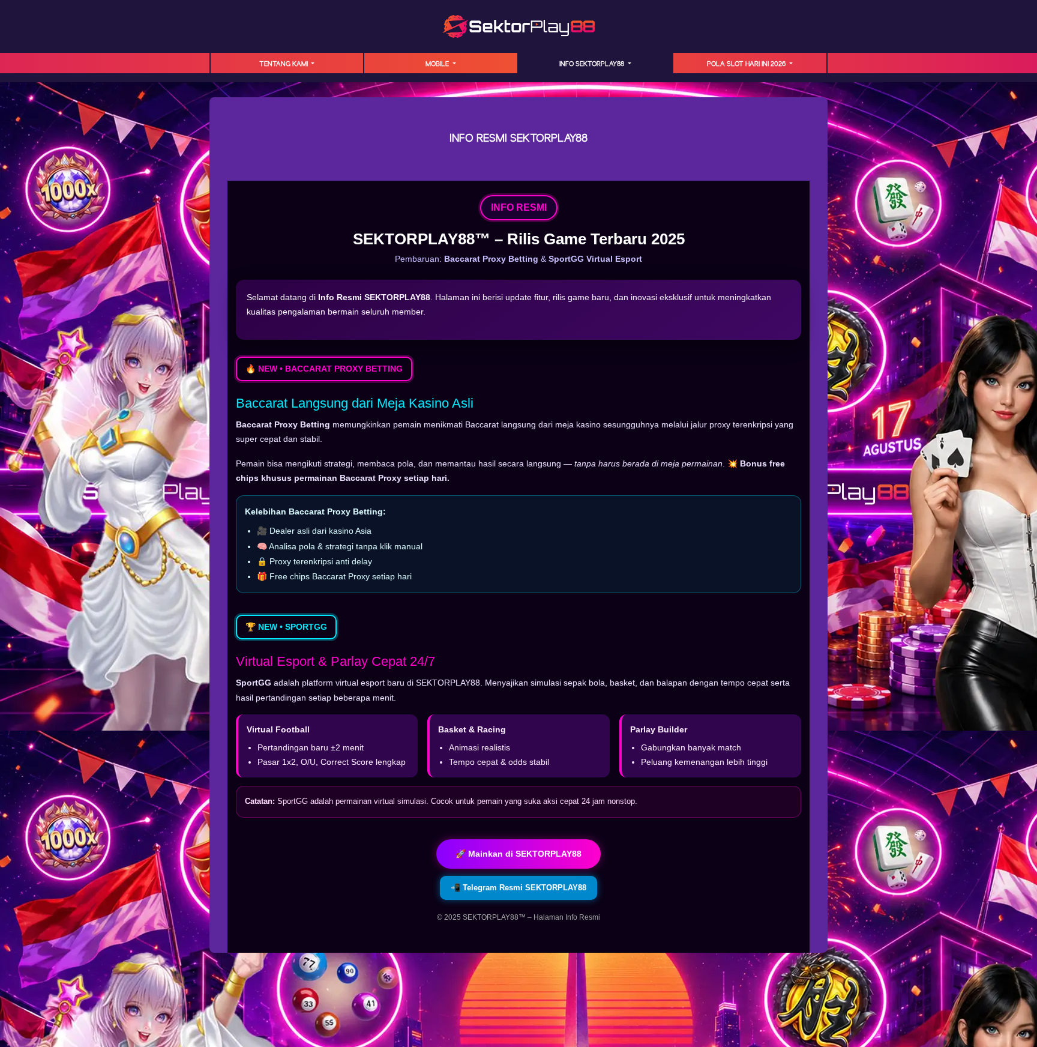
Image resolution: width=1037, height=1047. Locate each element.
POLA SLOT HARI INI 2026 (747, 64)
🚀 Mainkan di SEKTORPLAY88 (518, 853)
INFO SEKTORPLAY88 (592, 64)
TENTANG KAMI (284, 64)
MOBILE (438, 64)
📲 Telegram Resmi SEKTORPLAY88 (518, 887)
